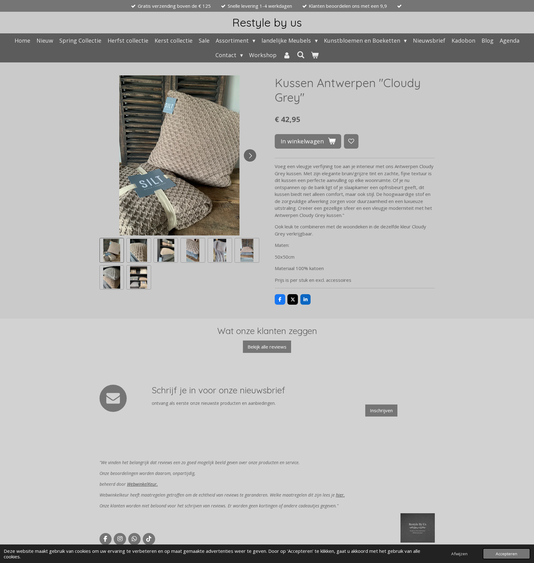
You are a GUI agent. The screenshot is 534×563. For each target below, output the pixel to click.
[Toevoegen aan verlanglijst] (351, 141)
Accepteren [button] (506, 554)
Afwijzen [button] (459, 554)
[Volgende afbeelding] (250, 155)
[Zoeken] (301, 54)
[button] (112, 250)
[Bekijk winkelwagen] (315, 55)
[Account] (287, 55)
